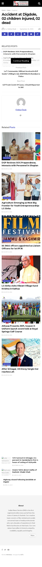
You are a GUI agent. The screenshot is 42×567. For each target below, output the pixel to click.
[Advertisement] (18, 419)
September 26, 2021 (26, 29)
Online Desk (11, 29)
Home (3, 10)
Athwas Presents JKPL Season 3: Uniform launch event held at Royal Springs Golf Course (20, 329)
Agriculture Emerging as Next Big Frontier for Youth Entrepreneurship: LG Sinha (20, 206)
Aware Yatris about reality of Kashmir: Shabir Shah (24, 471)
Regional (14, 10)
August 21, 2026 (7, 169)
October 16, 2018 (18, 465)
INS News (9, 554)
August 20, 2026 (7, 292)
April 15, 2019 (8, 485)
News (9, 10)
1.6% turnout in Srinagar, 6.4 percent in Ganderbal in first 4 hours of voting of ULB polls (25, 460)
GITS (21, 554)
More (32, 535)
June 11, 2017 (17, 475)
